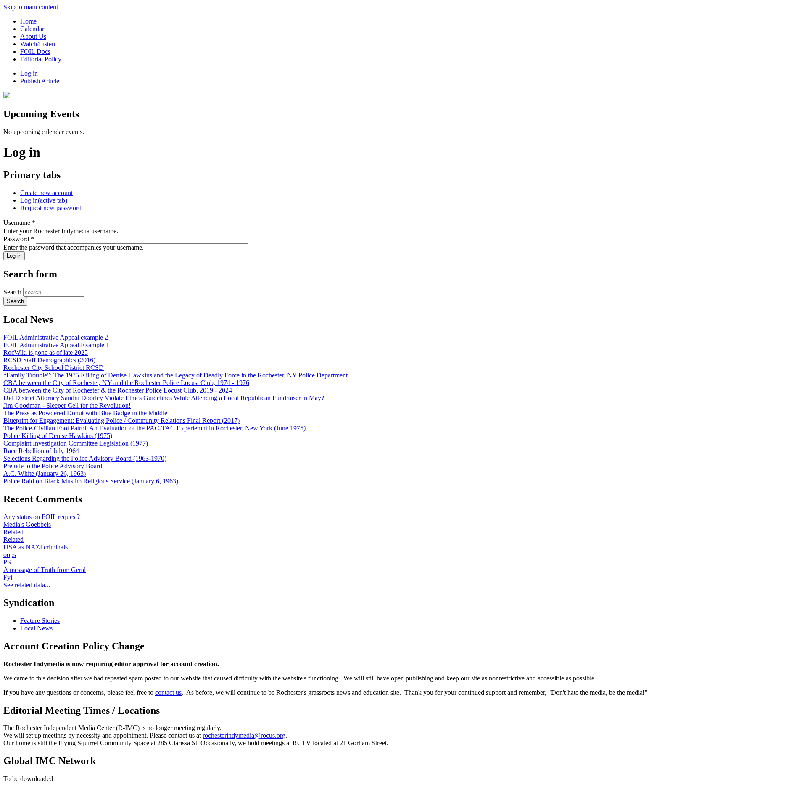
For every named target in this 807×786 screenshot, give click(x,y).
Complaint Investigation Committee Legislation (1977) (75, 443)
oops (9, 554)
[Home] (6, 96)
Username (19, 222)
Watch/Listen (37, 43)
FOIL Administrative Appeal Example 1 (56, 344)
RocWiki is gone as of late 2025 (45, 352)
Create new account (46, 192)
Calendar (32, 28)
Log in (29, 73)
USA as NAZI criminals (35, 547)
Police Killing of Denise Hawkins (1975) (57, 435)
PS (7, 562)
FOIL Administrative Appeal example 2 (55, 337)
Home (28, 21)
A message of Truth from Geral (44, 569)
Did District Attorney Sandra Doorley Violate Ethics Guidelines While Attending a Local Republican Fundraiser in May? (163, 397)
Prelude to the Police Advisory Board (52, 465)
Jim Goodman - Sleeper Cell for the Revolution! (67, 405)
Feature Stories (40, 620)
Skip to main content (30, 7)
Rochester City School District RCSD (53, 367)
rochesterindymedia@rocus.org (244, 735)
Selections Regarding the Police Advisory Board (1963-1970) (84, 458)
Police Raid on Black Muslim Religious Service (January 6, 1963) (90, 481)
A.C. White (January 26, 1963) (44, 473)
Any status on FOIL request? (41, 516)
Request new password (51, 207)
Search (13, 291)
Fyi (7, 577)
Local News (36, 628)
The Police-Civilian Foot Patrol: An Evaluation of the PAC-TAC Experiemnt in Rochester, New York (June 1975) (154, 428)
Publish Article (39, 80)
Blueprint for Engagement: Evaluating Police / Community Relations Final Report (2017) (121, 420)
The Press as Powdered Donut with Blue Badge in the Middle (85, 413)
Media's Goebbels (27, 524)
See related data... (26, 584)
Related (13, 531)
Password (18, 239)
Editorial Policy (40, 59)
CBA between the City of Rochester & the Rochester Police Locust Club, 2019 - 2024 (117, 390)
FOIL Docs (35, 51)
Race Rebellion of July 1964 (41, 450)
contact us (168, 692)
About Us (33, 36)
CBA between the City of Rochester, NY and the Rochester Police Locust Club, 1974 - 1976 (126, 382)
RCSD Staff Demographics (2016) (49, 360)
